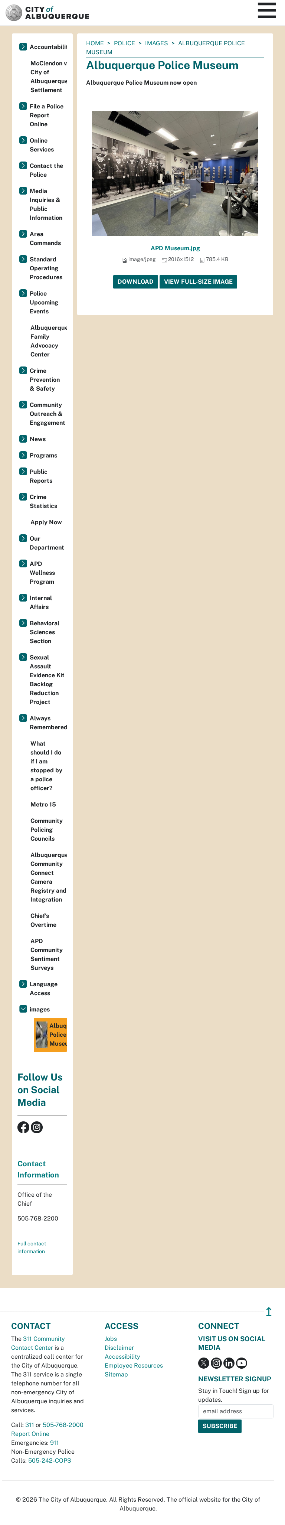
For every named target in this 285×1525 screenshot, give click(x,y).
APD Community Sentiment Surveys (46, 954)
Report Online (30, 1433)
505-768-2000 (63, 1424)
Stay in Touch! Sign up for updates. (233, 1395)
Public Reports (41, 476)
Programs (43, 455)
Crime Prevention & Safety (45, 379)
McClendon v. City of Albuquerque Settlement (48, 77)
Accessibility (122, 1356)
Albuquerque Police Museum (58, 1034)
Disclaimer (119, 1347)
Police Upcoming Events (44, 302)
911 (54, 1442)
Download (136, 281)
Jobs (111, 1338)
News (38, 439)
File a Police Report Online (46, 115)
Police (124, 43)
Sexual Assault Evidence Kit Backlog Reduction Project (47, 680)
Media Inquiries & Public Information (46, 204)
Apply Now (46, 522)
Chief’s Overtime (43, 920)
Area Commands (45, 239)
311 (29, 1424)
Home (95, 43)
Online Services (42, 145)
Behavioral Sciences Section (44, 632)
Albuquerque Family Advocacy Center (48, 341)
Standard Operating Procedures (46, 268)
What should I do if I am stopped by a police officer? (46, 766)
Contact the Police (46, 170)
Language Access (44, 989)
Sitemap (116, 1374)
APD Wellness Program (42, 572)
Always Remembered (48, 723)
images (156, 43)
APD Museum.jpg (175, 248)
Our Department (47, 543)
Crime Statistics (43, 501)
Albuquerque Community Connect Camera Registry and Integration (48, 877)
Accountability (48, 46)
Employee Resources (134, 1365)
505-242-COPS (49, 1460)
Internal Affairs (41, 602)
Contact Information (38, 1169)
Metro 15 (43, 804)
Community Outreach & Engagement (47, 413)
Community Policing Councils (46, 829)
